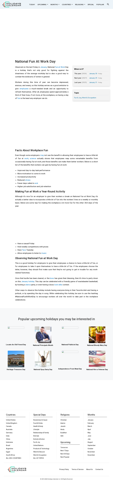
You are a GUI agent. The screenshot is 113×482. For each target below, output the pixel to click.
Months (54, 4)
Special (91, 4)
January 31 (93, 82)
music (43, 253)
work (26, 158)
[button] (108, 5)
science (33, 158)
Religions (79, 4)
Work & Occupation (89, 98)
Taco (24, 250)
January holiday (27, 281)
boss (52, 278)
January (43, 67)
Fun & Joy (77, 98)
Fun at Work (60, 67)
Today (32, 4)
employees (24, 89)
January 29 (93, 78)
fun (18, 98)
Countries (66, 4)
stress (27, 180)
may (42, 155)
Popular (100, 4)
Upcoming (42, 4)
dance (28, 285)
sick (36, 183)
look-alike (58, 285)
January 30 (93, 74)
